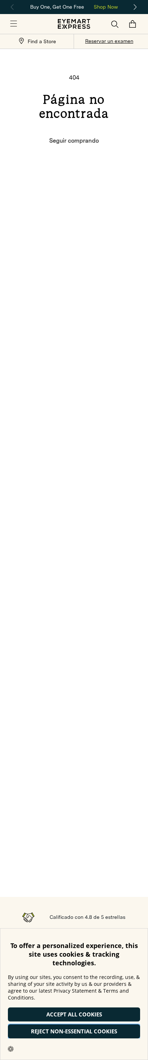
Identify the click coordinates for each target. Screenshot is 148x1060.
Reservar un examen (109, 41)
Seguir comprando (74, 140)
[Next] (135, 7)
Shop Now (106, 7)
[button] (13, 24)
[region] (74, 6)
